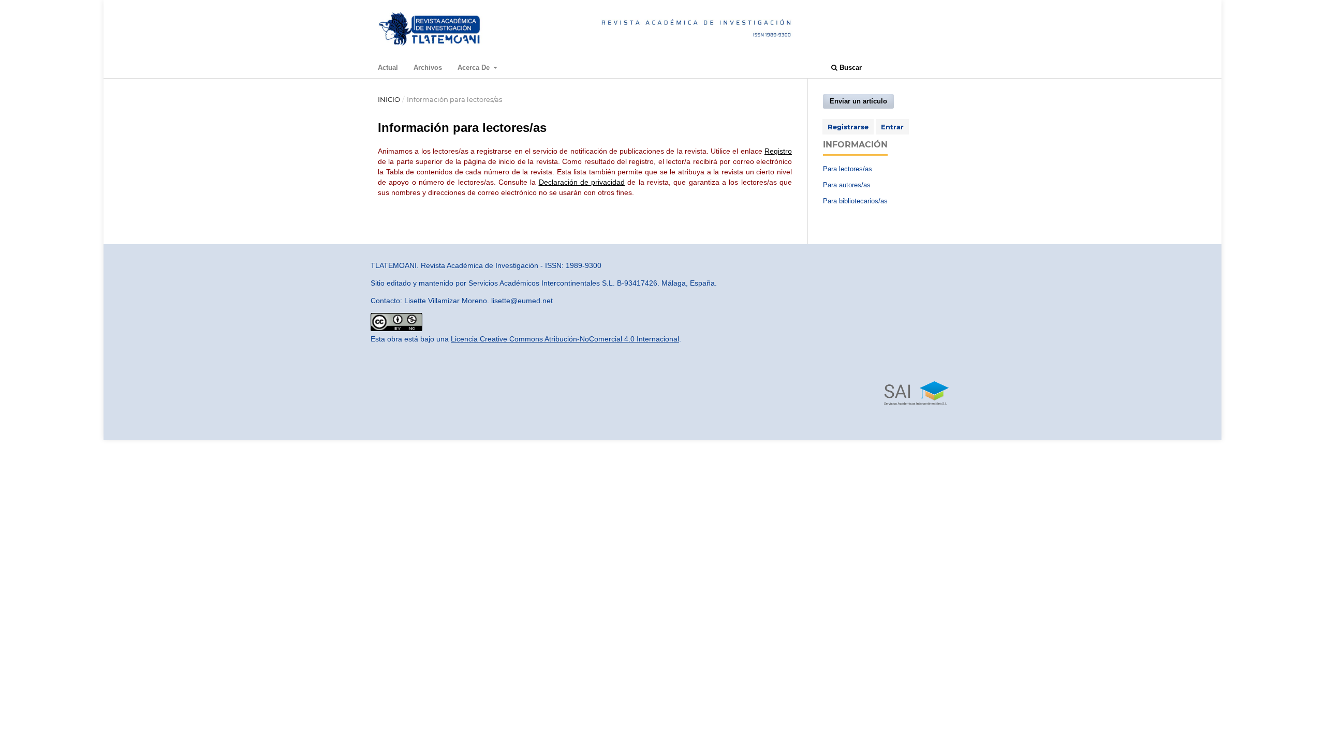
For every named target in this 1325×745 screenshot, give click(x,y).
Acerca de (475, 67)
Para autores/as (847, 185)
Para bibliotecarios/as (855, 201)
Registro (778, 151)
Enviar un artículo (858, 101)
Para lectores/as (847, 169)
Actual (388, 67)
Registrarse (848, 127)
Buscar (849, 67)
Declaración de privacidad (582, 182)
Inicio (389, 99)
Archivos (428, 67)
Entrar (892, 127)
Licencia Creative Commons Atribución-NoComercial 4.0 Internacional (565, 339)
